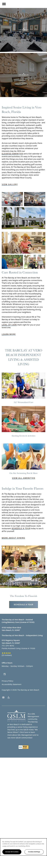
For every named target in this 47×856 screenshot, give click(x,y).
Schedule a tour (21, 528)
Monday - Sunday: (9, 666)
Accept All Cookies (11, 852)
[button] (10, 184)
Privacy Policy (7, 681)
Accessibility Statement (11, 684)
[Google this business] (4, 674)
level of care (9, 325)
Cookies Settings (34, 852)
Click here (24, 732)
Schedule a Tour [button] (23, 604)
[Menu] (4, 4)
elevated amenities (12, 154)
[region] (23, 847)
